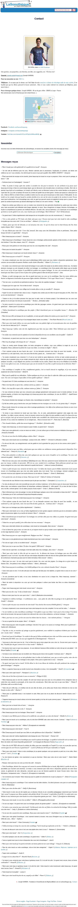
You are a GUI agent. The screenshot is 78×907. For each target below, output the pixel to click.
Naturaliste (21, 451)
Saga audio (58, 742)
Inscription (57, 152)
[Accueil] (39, 4)
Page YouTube (51, 901)
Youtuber (13, 650)
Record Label (66, 319)
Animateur (55, 262)
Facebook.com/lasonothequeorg (17, 127)
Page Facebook (31, 901)
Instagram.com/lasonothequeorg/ (18, 130)
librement (26, 906)
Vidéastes (20, 862)
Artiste (69, 716)
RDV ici (21, 79)
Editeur (49, 836)
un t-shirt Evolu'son (44, 67)
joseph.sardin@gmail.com (15, 75)
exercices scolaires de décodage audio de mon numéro (56, 82)
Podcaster (24, 457)
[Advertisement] (39, 28)
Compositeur (60, 480)
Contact (74, 882)
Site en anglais (20, 901)
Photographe (43, 221)
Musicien (33, 672)
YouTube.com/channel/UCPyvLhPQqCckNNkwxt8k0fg (23, 134)
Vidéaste (48, 875)
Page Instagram (41, 901)
